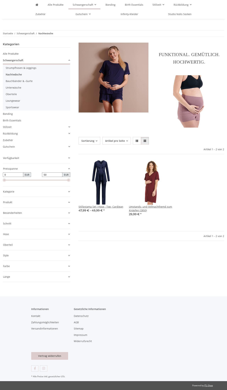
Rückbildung (10, 133)
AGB (76, 322)
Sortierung (87, 140)
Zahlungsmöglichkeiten (45, 322)
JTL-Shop (208, 385)
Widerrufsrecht (83, 341)
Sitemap (79, 328)
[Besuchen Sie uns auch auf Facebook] (34, 368)
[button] (137, 141)
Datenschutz (81, 316)
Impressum (80, 335)
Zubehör (8, 140)
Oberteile (11, 94)
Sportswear (12, 107)
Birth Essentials (12, 120)
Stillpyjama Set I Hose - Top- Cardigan (101, 206)
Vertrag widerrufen (49, 356)
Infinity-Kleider (129, 14)
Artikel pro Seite (115, 140)
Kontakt (35, 316)
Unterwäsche (13, 87)
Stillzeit (7, 127)
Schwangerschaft (13, 60)
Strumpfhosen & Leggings (21, 68)
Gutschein (9, 146)
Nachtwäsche (14, 74)
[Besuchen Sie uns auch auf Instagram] (43, 368)
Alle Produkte (11, 53)
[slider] (4, 180)
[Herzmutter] (37, 4)
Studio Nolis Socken (180, 14)
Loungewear (13, 100)
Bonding (8, 114)
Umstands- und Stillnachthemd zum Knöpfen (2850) (150, 208)
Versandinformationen (44, 328)
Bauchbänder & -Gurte (19, 81)
